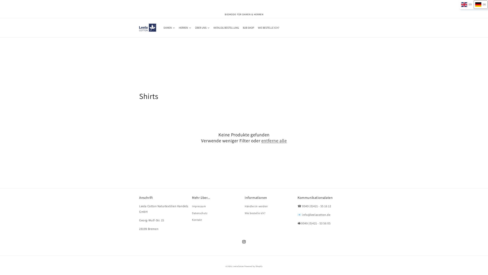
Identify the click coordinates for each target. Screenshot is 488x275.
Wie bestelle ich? (255, 213)
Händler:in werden (256, 206)
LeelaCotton (238, 266)
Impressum (199, 206)
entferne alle (274, 141)
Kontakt (197, 220)
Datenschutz (200, 213)
